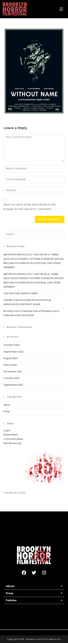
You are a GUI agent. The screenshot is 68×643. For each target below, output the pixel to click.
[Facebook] (24, 572)
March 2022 (10, 364)
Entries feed (10, 434)
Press (6, 411)
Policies (11, 600)
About (10, 586)
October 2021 (11, 378)
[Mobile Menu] (61, 9)
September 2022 (13, 351)
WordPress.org (12, 443)
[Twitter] (34, 572)
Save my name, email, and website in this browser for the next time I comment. (29, 207)
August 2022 (10, 358)
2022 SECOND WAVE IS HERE (20, 293)
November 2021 (12, 371)
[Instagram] (44, 572)
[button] (34, 586)
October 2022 (11, 344)
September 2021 (13, 384)
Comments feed (13, 438)
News (6, 404)
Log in (7, 430)
